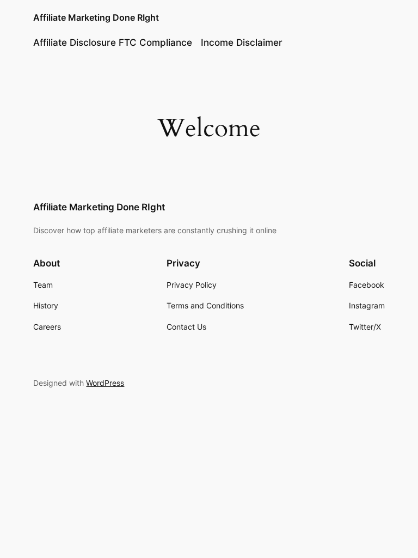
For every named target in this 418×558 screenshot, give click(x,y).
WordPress (105, 382)
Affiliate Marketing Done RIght (96, 17)
